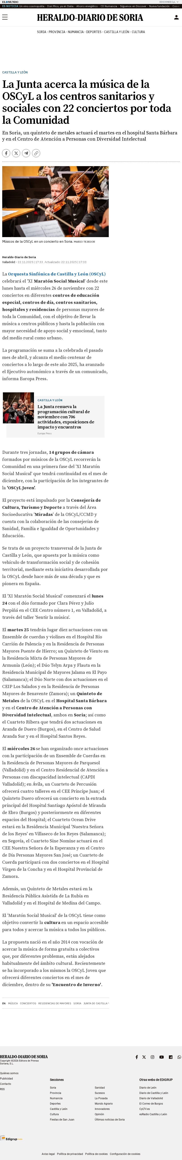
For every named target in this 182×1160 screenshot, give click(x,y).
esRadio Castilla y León (153, 1114)
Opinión (99, 1114)
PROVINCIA (57, 32)
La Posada (101, 1098)
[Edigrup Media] (11, 1138)
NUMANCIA (76, 32)
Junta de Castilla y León (100, 1003)
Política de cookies (96, 1154)
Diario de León (147, 1087)
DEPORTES (93, 32)
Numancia (56, 1098)
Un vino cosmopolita (31, 6)
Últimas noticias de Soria (110, 1119)
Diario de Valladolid (151, 1098)
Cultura (54, 1114)
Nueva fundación (159, 6)
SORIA (41, 32)
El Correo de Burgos (151, 1103)
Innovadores (102, 1109)
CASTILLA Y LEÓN (116, 32)
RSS (2, 1089)
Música (13, 1003)
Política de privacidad (70, 1154)
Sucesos (100, 1093)
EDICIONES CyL (167, 2)
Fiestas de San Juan (62, 1119)
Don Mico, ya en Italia (60, 6)
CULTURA (138, 32)
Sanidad (100, 1087)
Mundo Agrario (104, 1103)
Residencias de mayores (54, 1003)
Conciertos (28, 1003)
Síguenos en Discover (133, 6)
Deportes (55, 1103)
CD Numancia (109, 6)
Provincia (55, 1093)
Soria (77, 1003)
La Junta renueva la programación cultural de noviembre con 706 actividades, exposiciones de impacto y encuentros (66, 417)
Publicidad (6, 1078)
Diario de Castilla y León (153, 1093)
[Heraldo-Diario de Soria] (90, 17)
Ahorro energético (87, 6)
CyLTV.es (144, 1109)
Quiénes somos (9, 1073)
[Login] (176, 17)
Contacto (5, 1083)
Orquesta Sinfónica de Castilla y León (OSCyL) (56, 274)
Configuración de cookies (125, 1154)
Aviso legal (48, 1154)
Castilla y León (15, 72)
